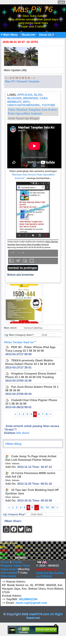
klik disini (22, 433)
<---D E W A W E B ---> (20, 78)
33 (47, 507)
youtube (48, 105)
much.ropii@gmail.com (31, 602)
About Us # (46, 34)
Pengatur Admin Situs (15, 565)
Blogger (14, 98)
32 (41, 507)
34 (52, 507)
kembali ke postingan (22, 267)
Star (19, 253)
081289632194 (28, 599)
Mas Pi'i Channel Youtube (22, 81)
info (26, 101)
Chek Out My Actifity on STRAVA (50, 574)
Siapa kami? (9, 569)
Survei (5, 562)
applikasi (24, 94)
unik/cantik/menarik (23, 105)
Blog (38, 94)
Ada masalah (9, 572)
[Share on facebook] (11, 262)
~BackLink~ (28, 34)
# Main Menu (9, 34)
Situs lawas (8, 576)
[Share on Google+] (25, 262)
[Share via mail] (31, 262)
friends (17, 562)
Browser (30, 98)
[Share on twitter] (18, 262)
